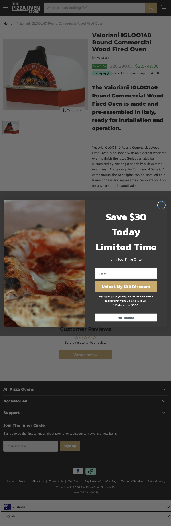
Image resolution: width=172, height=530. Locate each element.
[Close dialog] (161, 205)
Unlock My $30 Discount (126, 286)
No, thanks (126, 317)
